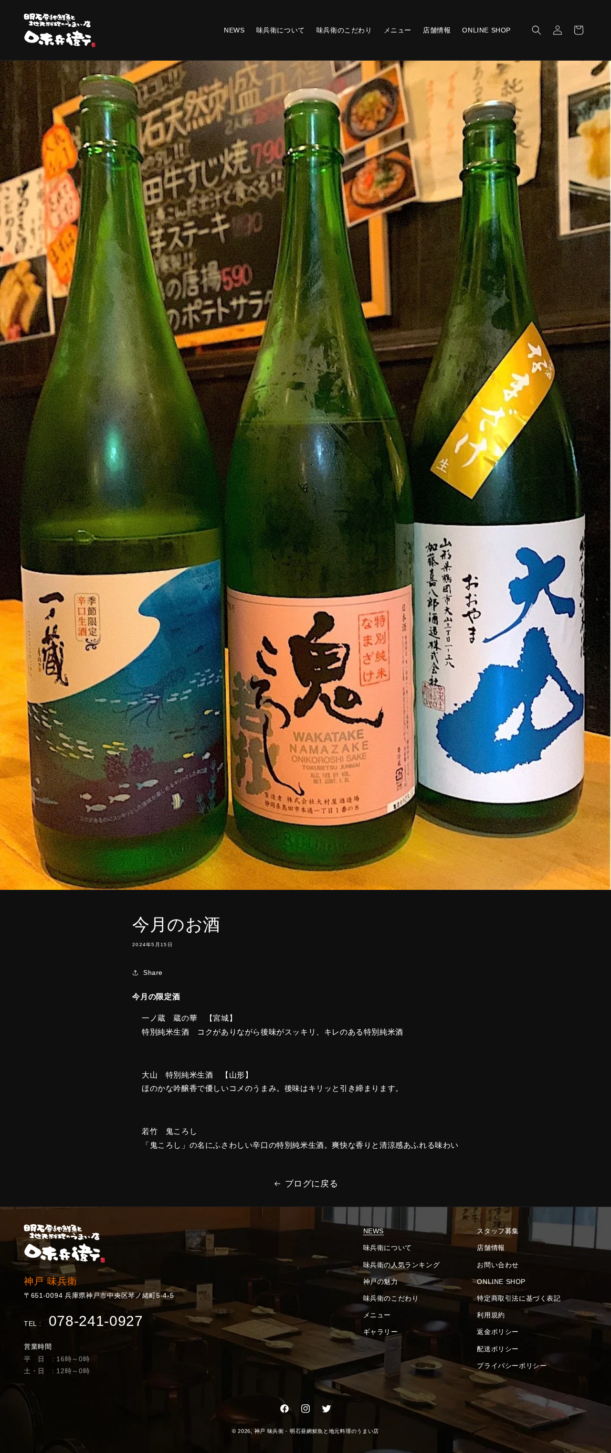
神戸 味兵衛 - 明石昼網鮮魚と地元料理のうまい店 (316, 1431)
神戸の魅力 (380, 1281)
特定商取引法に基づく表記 (518, 1298)
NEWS (373, 1231)
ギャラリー (380, 1331)
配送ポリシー (498, 1348)
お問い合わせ (498, 1264)
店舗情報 (491, 1247)
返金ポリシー (498, 1331)
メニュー (377, 1315)
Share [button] (153, 972)
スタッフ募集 (498, 1231)
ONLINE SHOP (501, 1281)
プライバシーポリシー (512, 1365)
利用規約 (491, 1315)
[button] (536, 30)
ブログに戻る (311, 1183)
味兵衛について (387, 1247)
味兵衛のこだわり (391, 1298)
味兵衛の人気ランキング (401, 1264)
